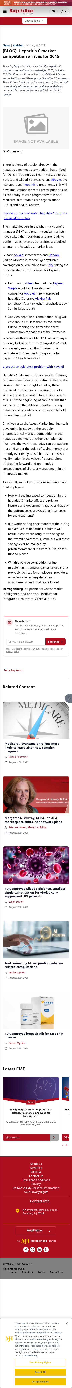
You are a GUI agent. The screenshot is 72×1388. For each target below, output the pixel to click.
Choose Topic (32, 20)
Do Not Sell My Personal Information (36, 1188)
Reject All (40, 1372)
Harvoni (54, 255)
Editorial (36, 1172)
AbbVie (56, 180)
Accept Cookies (40, 1381)
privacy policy (12, 651)
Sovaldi (19, 255)
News (41, 1272)
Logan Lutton (16, 901)
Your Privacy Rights (36, 1192)
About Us (36, 1164)
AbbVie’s (30, 293)
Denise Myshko (17, 972)
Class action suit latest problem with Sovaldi (33, 367)
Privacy (36, 1184)
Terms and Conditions (36, 1180)
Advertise (36, 1168)
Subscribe (53, 641)
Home (13, 1272)
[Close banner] (67, 4)
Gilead (29, 283)
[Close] (66, 1323)
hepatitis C (30, 185)
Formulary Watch (13, 670)
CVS (50, 265)
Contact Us (36, 1176)
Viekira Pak (43, 298)
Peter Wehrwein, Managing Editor (28, 827)
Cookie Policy (29, 1355)
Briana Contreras (18, 756)
